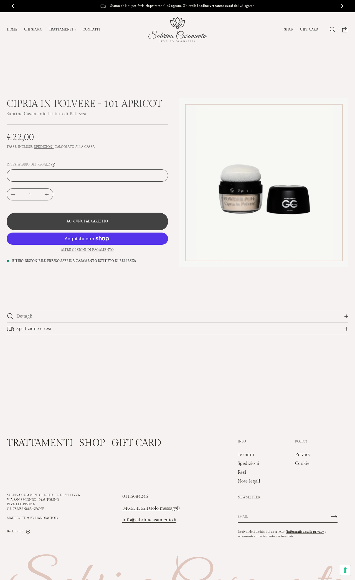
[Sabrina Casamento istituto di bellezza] (177, 29)
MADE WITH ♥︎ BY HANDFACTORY (33, 518)
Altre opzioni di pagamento (87, 250)
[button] (332, 30)
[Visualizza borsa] (345, 30)
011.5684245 (135, 496)
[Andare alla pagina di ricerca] (332, 30)
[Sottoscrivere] (334, 516)
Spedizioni (44, 147)
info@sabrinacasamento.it (149, 520)
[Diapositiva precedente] (13, 6)
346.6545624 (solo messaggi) (150, 508)
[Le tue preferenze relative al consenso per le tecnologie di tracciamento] (345, 570)
